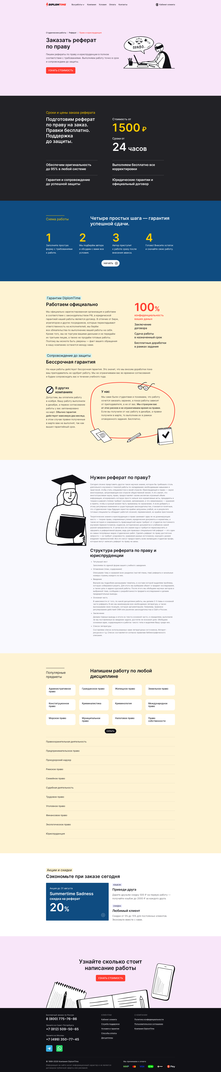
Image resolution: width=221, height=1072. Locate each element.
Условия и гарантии (110, 1028)
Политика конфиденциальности (149, 1019)
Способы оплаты (109, 1033)
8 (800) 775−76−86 (61, 1019)
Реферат (73, 33)
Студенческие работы (56, 33)
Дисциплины (107, 1038)
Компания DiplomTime (144, 1028)
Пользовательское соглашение (148, 1024)
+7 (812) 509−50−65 (62, 1029)
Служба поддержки (110, 1024)
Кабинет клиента (109, 1019)
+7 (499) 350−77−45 (62, 1039)
